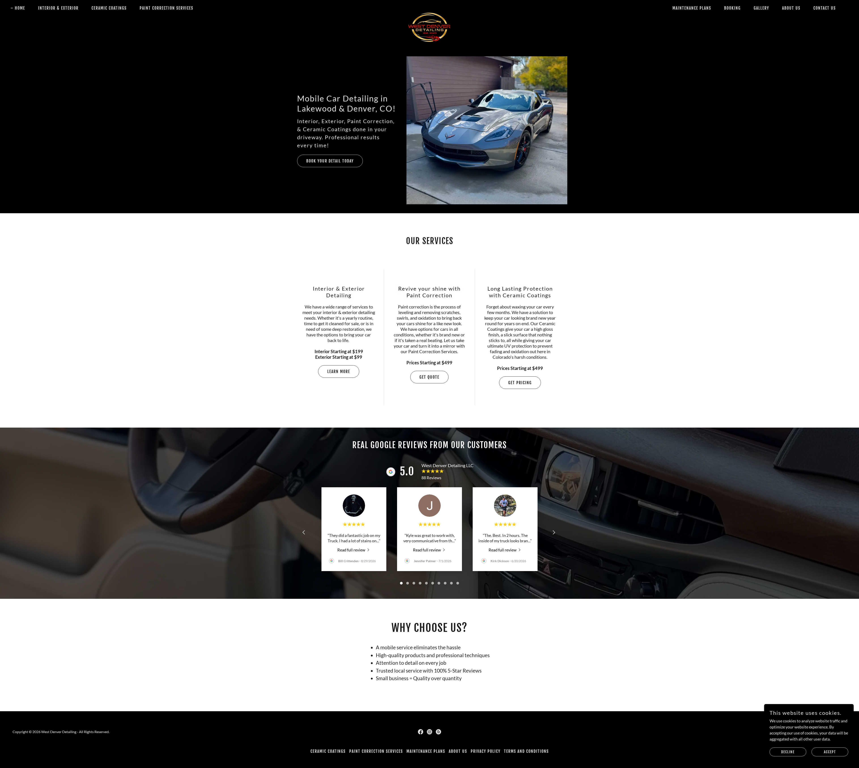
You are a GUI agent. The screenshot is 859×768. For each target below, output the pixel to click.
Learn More (338, 371)
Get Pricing (520, 382)
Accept (830, 752)
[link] (429, 7)
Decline (788, 752)
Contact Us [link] (824, 8)
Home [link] (20, 8)
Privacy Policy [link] (485, 751)
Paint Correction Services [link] (166, 8)
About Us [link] (791, 8)
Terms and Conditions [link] (526, 751)
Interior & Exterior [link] (58, 8)
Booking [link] (732, 8)
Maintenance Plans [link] (691, 8)
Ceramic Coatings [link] (109, 8)
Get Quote (429, 377)
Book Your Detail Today (330, 160)
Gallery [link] (761, 8)
